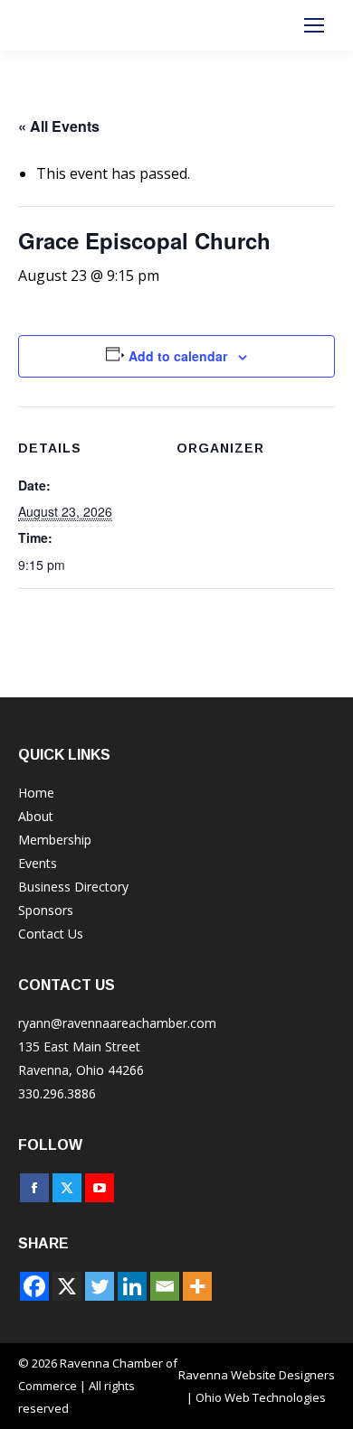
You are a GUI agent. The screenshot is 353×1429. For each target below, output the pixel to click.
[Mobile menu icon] (314, 25)
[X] (66, 1286)
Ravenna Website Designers (256, 1375)
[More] (197, 1286)
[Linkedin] (132, 1286)
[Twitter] (99, 1286)
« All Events (59, 126)
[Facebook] (34, 1286)
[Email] (164, 1286)
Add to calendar (178, 356)
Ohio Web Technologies (261, 1397)
